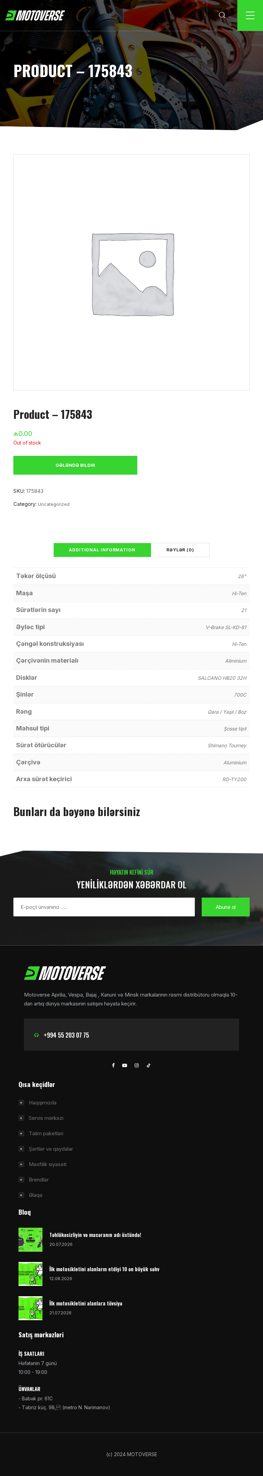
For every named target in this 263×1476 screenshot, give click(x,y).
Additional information (102, 549)
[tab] (102, 550)
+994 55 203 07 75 (66, 1034)
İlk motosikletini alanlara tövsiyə (85, 1303)
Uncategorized (54, 504)
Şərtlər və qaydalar (51, 1149)
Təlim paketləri (46, 1133)
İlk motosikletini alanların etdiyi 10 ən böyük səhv (104, 1269)
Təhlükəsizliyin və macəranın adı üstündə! (95, 1234)
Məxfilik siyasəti (47, 1164)
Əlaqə (35, 1195)
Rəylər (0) (180, 549)
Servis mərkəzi (46, 1118)
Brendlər (39, 1179)
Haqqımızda (43, 1102)
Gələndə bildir (75, 465)
